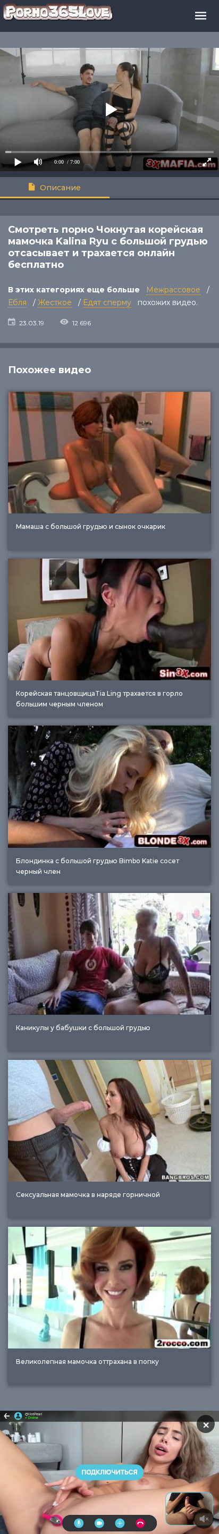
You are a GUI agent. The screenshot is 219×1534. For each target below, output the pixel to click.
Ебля (17, 302)
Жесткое (55, 302)
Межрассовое (173, 289)
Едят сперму (107, 302)
